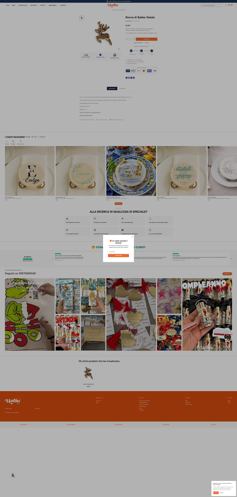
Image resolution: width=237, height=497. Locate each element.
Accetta (216, 492)
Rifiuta (221, 492)
